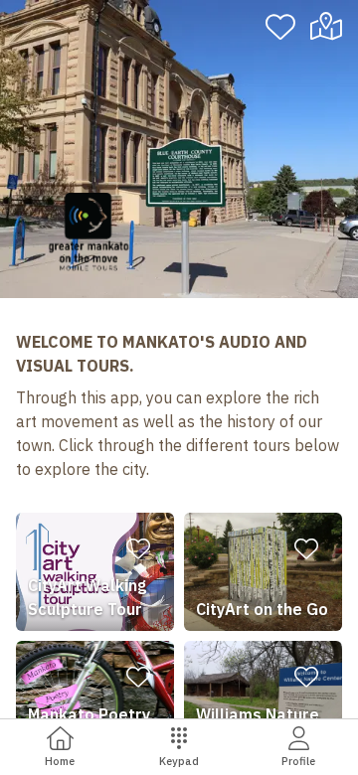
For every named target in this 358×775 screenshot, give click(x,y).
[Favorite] (280, 27)
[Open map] (330, 27)
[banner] (179, 149)
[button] (95, 572)
